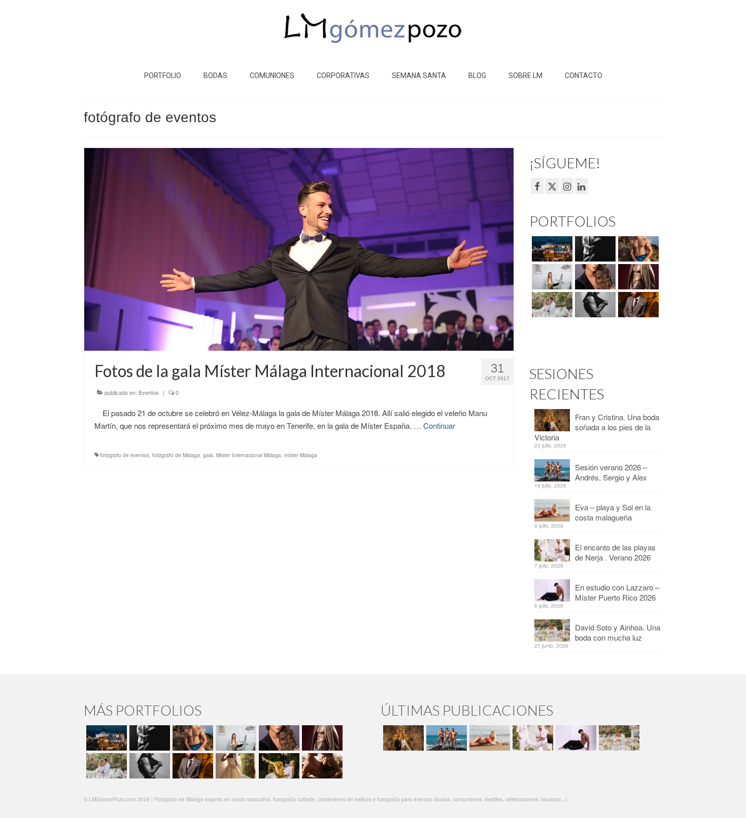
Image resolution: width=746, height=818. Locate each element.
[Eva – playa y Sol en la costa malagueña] (488, 738)
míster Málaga (300, 455)
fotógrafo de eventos (124, 455)
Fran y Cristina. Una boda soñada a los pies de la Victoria (596, 427)
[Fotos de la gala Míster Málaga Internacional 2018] (299, 248)
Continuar (439, 425)
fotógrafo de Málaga (176, 455)
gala (208, 455)
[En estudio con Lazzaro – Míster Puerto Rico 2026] (574, 738)
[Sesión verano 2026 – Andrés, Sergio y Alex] (445, 738)
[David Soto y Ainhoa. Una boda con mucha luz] (617, 738)
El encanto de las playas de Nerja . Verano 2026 (615, 552)
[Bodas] (550, 304)
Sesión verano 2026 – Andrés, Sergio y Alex (611, 472)
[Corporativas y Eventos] (550, 276)
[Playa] (637, 249)
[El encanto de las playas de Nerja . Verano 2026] (531, 738)
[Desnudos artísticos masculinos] (637, 276)
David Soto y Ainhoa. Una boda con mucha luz (617, 632)
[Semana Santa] (550, 249)
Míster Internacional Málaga (248, 455)
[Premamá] (594, 249)
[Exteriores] (637, 304)
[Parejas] (321, 765)
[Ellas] (594, 276)
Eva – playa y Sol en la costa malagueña (613, 512)
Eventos (149, 392)
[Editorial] (277, 765)
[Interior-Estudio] (594, 304)
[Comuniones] (234, 765)
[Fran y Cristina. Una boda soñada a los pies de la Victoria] (402, 738)
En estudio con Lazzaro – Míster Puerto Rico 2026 (617, 592)
